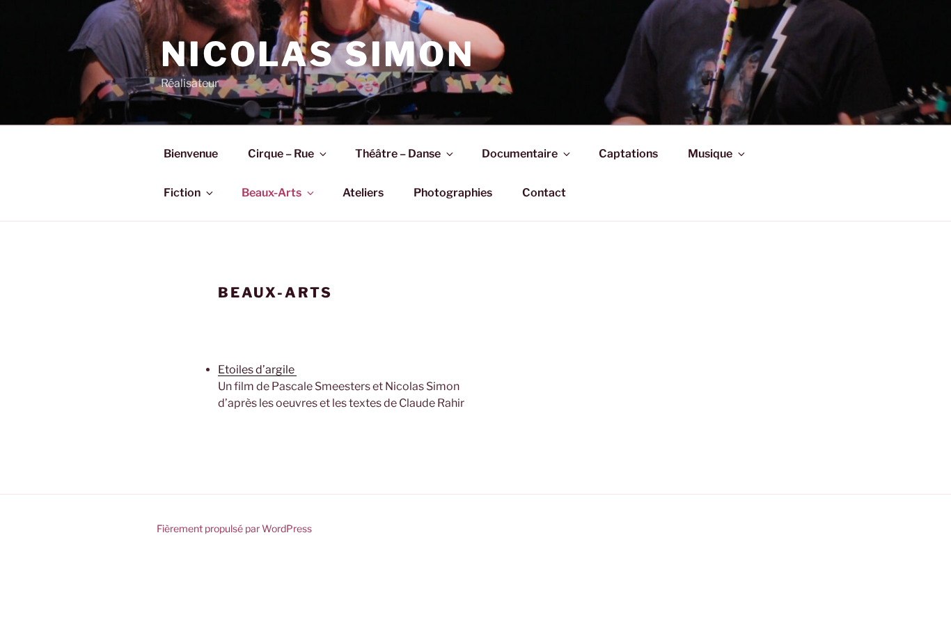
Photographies (453, 192)
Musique (710, 153)
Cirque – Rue (281, 153)
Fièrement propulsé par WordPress (234, 528)
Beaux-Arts (271, 192)
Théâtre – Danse (398, 153)
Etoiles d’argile (257, 369)
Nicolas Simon (318, 54)
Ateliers (363, 192)
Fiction (182, 192)
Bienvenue (191, 153)
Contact (544, 192)
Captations (628, 153)
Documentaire (520, 153)
